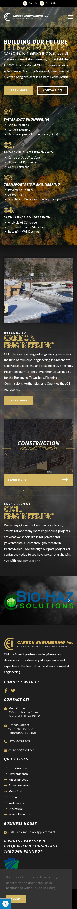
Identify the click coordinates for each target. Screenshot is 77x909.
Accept (16, 898)
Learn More (17, 479)
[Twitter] (13, 690)
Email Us (50, 3)
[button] (18, 90)
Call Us (33, 3)
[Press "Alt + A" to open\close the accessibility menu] (5, 903)
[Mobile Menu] (70, 17)
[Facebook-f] (6, 690)
